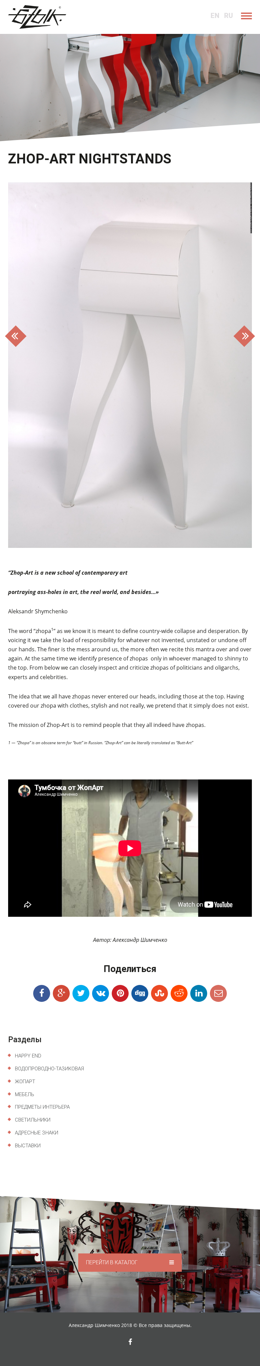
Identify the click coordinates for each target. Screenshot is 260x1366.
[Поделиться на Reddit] (179, 993)
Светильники (32, 1120)
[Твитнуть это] (80, 993)
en (215, 16)
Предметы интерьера (42, 1107)
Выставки (28, 1146)
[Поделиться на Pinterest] (120, 993)
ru (228, 16)
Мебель (24, 1094)
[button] (26, 365)
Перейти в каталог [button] (112, 1262)
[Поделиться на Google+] (61, 993)
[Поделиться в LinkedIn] (198, 993)
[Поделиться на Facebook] (41, 993)
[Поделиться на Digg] (139, 993)
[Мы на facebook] (130, 1342)
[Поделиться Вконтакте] (100, 993)
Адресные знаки (36, 1133)
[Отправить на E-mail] (218, 993)
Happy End (28, 1056)
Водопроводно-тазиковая (49, 1069)
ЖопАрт (25, 1081)
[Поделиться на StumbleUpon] (159, 993)
